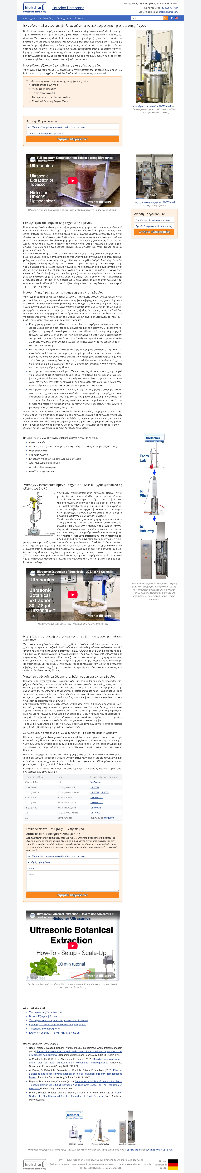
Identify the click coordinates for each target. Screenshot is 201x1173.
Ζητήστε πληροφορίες (72, 139)
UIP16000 (95, 812)
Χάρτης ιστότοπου (59, 1163)
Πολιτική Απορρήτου (129, 1163)
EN (173, 18)
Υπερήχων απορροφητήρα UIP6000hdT (154, 202)
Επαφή (79, 18)
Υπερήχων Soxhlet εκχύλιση (45, 1028)
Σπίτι (61, 1159)
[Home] (34, 7)
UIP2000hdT (96, 797)
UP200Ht (94, 792)
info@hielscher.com (168, 11)
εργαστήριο (134, 1149)
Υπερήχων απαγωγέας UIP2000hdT (152, 106)
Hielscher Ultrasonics (68, 7)
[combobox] (147, 18)
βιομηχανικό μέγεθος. (160, 1149)
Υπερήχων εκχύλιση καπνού (45, 1012)
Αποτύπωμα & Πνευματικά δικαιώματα (93, 1163)
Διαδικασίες (45, 18)
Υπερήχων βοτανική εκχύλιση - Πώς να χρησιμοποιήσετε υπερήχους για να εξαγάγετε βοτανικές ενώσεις (73, 985)
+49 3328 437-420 (169, 7)
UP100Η (94, 787)
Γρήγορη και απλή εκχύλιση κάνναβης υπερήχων (57, 1024)
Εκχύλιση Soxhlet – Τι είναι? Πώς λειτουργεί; (55, 1032)
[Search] (165, 18)
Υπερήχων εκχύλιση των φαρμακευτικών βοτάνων (58, 1020)
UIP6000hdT (96, 807)
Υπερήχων (29, 18)
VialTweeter (96, 782)
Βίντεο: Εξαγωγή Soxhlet (43, 1016)
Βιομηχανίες (64, 18)
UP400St (104, 792)
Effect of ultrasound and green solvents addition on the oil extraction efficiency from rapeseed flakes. (75, 1073)
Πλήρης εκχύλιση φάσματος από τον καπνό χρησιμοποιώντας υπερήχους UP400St (72, 209)
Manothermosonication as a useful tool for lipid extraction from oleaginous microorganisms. (75, 1060)
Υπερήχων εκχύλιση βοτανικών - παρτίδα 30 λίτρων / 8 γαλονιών (72, 623)
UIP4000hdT (96, 802)
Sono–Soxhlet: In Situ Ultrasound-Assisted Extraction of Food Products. (75, 1094)
